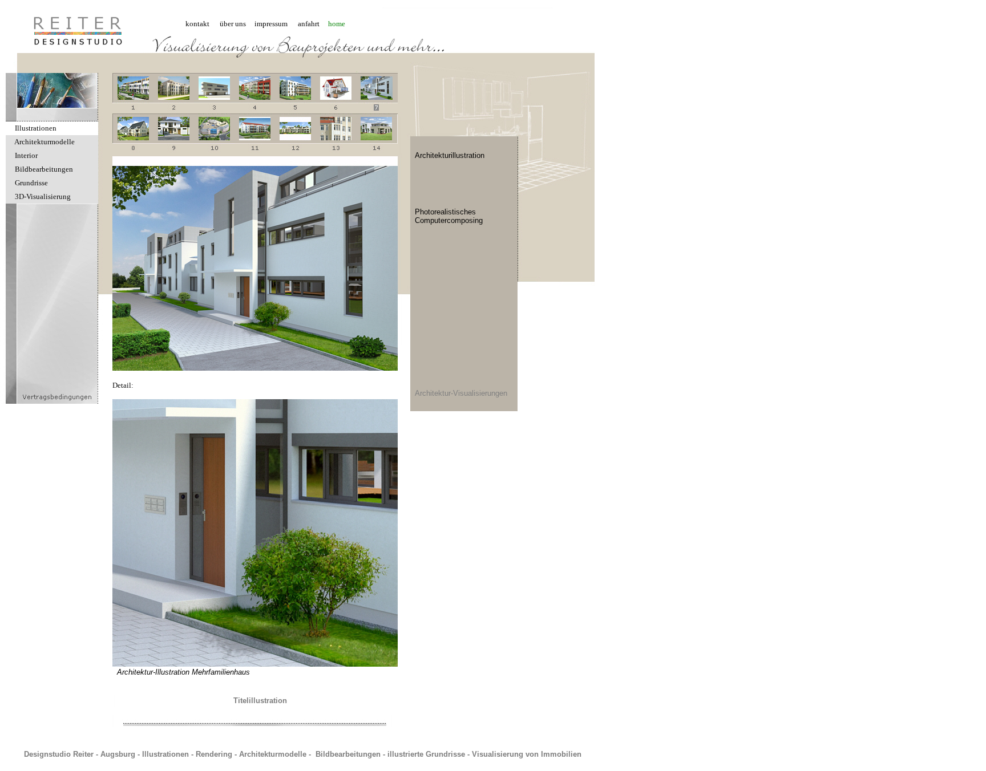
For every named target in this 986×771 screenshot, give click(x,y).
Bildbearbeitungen (44, 169)
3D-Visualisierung (43, 196)
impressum (271, 23)
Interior (26, 155)
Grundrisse (31, 182)
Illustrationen (35, 128)
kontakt (197, 23)
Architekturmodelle (44, 141)
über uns (233, 23)
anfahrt (309, 23)
